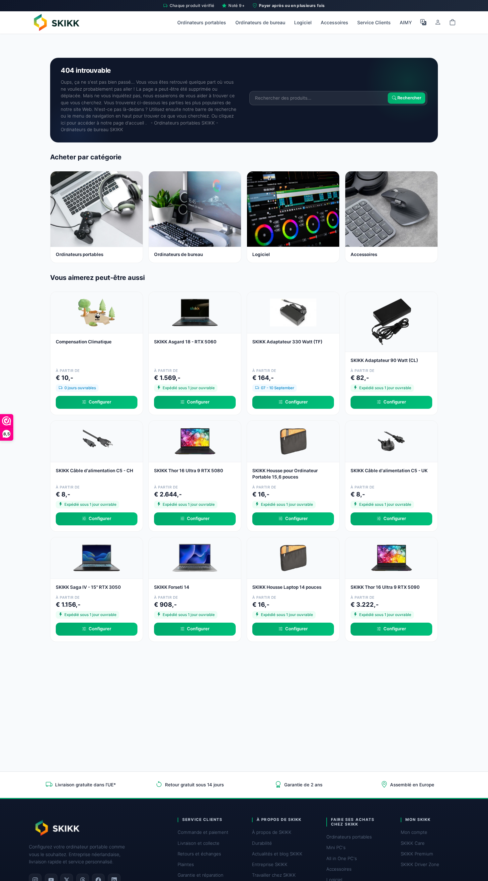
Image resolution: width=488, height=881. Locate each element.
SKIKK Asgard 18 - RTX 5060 (185, 341)
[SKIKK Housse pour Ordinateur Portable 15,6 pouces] (293, 441)
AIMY (406, 22)
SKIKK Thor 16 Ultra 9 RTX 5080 (188, 470)
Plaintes (186, 864)
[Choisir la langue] (423, 22)
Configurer (100, 401)
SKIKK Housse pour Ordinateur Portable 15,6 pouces (285, 474)
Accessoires (334, 22)
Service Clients (374, 22)
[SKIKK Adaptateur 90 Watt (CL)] (391, 321)
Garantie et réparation (200, 875)
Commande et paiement (203, 832)
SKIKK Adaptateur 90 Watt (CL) (384, 360)
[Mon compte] (438, 22)
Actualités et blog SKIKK (277, 853)
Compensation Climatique (84, 341)
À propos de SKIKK (271, 832)
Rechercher (408, 98)
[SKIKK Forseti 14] (195, 557)
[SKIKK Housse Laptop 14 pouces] (293, 557)
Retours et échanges (199, 853)
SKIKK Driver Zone (420, 864)
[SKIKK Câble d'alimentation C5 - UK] (391, 441)
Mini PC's (336, 847)
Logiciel (303, 22)
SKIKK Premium (417, 853)
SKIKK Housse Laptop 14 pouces (286, 587)
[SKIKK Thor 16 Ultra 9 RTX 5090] (391, 557)
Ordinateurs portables (201, 22)
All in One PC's (341, 858)
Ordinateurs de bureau (260, 22)
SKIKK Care (413, 843)
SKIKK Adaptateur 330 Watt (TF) (287, 341)
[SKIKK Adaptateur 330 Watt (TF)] (293, 312)
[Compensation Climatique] (96, 312)
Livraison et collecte (198, 843)
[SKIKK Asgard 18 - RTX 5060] (195, 312)
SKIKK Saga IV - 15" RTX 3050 (88, 587)
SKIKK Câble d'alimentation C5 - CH (94, 470)
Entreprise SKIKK (269, 864)
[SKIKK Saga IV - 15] (96, 557)
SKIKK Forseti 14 (171, 587)
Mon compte (414, 832)
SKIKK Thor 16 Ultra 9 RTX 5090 (385, 587)
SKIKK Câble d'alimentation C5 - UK (389, 470)
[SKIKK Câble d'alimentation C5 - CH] (96, 441)
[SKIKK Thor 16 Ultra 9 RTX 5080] (195, 441)
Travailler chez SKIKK (274, 875)
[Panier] (452, 22)
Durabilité (262, 843)
